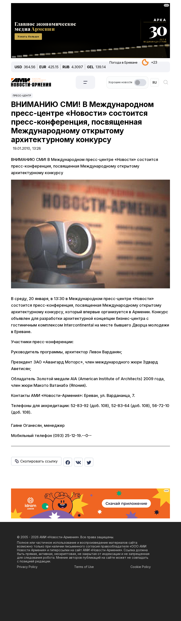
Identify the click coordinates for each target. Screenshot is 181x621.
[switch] (140, 82)
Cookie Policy (140, 567)
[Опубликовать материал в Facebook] (68, 462)
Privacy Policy (27, 567)
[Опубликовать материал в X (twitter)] (89, 462)
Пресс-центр (22, 95)
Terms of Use (84, 567)
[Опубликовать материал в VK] (78, 462)
